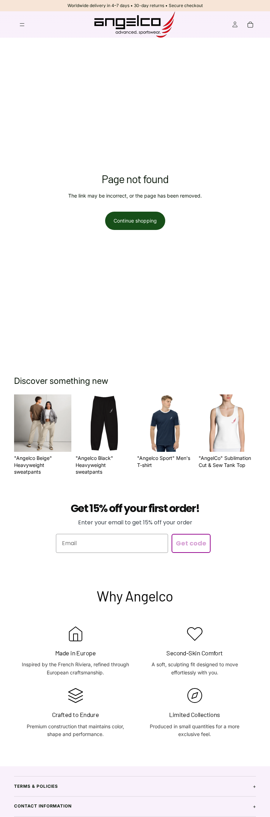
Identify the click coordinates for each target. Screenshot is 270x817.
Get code (191, 543)
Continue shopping (135, 221)
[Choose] (60, 441)
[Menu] (22, 25)
